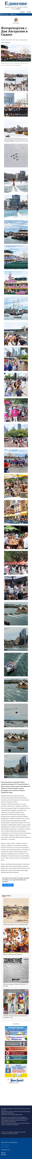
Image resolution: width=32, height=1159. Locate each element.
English (18, 8)
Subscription (5, 14)
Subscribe (5, 1146)
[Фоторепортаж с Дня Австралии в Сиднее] (16, 61)
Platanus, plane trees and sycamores (12, 954)
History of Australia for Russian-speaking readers (15, 924)
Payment (14, 14)
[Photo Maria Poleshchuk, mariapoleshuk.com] (16, 625)
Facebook (3, 1152)
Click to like (7, 42)
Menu (29, 12)
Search (23, 12)
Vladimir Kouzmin (16, 23)
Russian (14, 8)
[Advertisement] (16, 1093)
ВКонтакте (3, 1154)
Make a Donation (8, 885)
